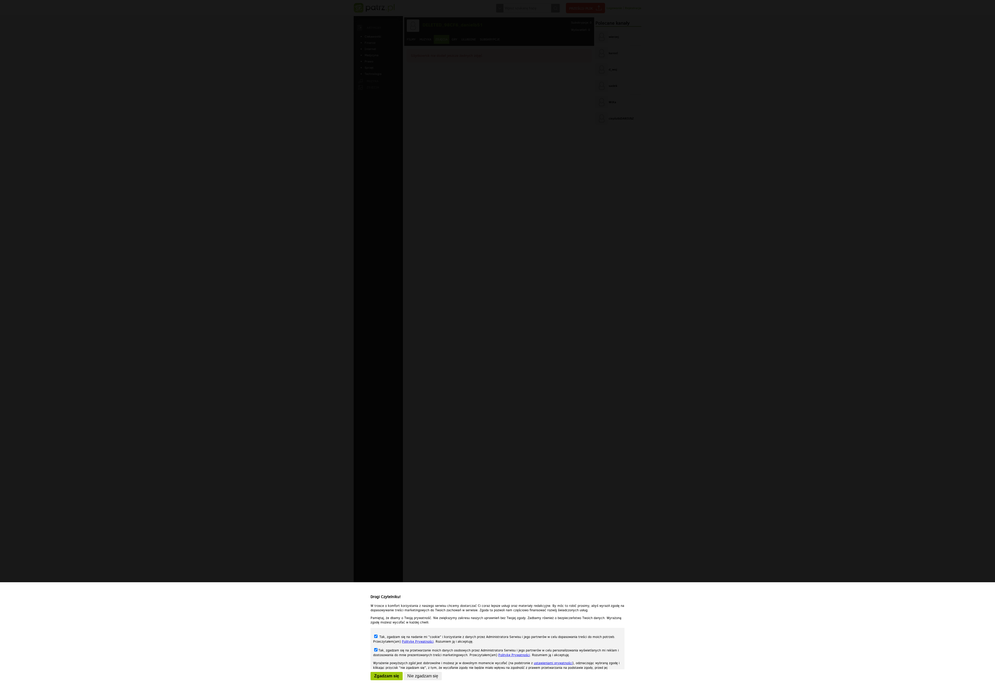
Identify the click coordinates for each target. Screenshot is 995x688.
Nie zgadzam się (422, 676)
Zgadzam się (386, 676)
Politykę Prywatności (417, 641)
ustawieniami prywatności (553, 663)
